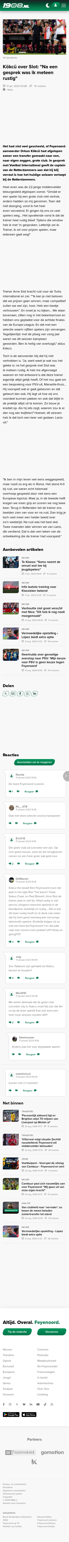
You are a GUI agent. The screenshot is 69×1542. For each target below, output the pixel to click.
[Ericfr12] (11, 840)
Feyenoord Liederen (47, 1520)
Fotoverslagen (46, 1372)
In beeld (42, 1378)
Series (6, 1383)
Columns (42, 1349)
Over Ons (43, 1389)
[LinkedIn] (35, 693)
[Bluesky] (25, 1404)
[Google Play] (11, 1414)
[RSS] (53, 1404)
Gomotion (21, 1503)
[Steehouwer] (15, 1039)
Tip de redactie (17, 1332)
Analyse (8, 1389)
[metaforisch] (11, 1075)
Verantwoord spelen (12, 1493)
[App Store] (29, 1414)
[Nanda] (11, 776)
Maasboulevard (46, 1361)
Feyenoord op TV (11, 1523)
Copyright (7, 1496)
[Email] (13, 693)
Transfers (8, 1355)
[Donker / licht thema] (48, 5)
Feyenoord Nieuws (46, 1523)
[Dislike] (19, 791)
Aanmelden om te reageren (34, 762)
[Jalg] (11, 958)
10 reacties (39, 86)
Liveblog (42, 1394)
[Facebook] (20, 693)
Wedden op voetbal (12, 1526)
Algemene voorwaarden (14, 1490)
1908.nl (16, 5)
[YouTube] (39, 1404)
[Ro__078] (11, 808)
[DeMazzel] (11, 880)
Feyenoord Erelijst (46, 1526)
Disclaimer (8, 1487)
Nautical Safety (44, 1516)
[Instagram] (11, 1404)
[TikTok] (46, 1404)
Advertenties (45, 1383)
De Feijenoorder (47, 1366)
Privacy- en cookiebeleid (14, 1484)
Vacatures (51, 1332)
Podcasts (42, 1355)
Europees (9, 1372)
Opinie (7, 1361)
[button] (39, 776)
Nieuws (7, 1349)
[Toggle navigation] (63, 5)
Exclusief (8, 1366)
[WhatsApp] (27, 693)
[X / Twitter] (6, 693)
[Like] (11, 823)
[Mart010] (11, 994)
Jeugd (7, 1378)
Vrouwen (8, 1394)
